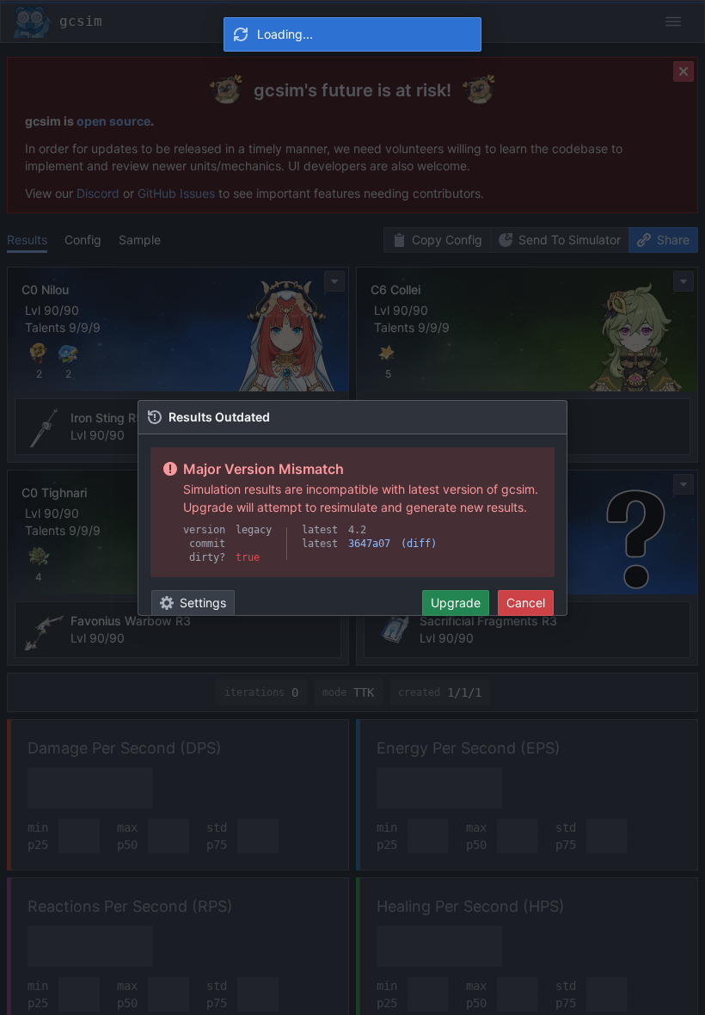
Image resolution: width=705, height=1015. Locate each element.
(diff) (419, 544)
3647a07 (369, 544)
